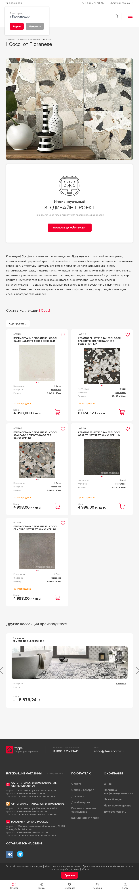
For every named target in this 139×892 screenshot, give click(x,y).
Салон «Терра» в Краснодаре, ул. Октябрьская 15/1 (33, 784)
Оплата (76, 783)
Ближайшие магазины (24, 773)
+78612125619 (27, 796)
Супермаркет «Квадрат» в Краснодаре (37, 803)
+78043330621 (28, 835)
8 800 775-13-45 (66, 751)
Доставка (77, 796)
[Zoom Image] (69, 109)
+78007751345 (46, 796)
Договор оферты (115, 811)
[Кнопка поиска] (116, 16)
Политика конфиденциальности (118, 791)
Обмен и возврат (82, 790)
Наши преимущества (117, 805)
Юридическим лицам (85, 817)
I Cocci (57, 386)
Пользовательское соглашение (83, 810)
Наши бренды (113, 799)
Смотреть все (55, 773)
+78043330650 (28, 814)
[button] (125, 886)
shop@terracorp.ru (108, 751)
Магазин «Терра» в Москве (29, 821)
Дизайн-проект (81, 802)
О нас (107, 783)
